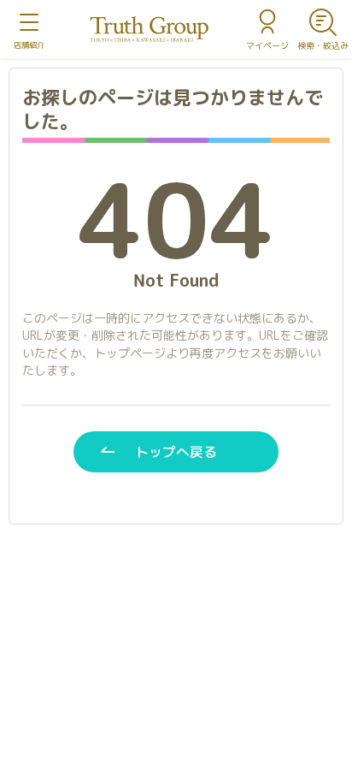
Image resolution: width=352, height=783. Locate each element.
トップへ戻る (176, 451)
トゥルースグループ (149, 29)
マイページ (267, 45)
